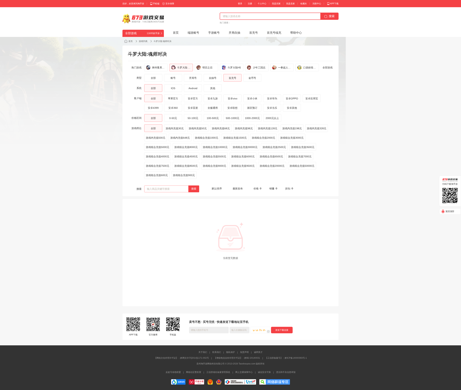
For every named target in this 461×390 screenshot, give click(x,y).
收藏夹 (303, 3)
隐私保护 (230, 352)
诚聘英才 (258, 352)
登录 (240, 3)
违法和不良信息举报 (286, 372)
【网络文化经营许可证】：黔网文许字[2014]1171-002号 (181, 358)
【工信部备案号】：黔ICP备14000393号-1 (286, 358)
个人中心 (262, 3)
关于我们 (202, 352)
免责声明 (244, 352)
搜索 (193, 188)
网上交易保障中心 (244, 372)
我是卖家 (290, 3)
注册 (250, 3)
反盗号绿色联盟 (173, 372)
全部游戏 (328, 67)
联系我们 (216, 352)
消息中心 (316, 3)
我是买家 (276, 3)
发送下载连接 (281, 330)
